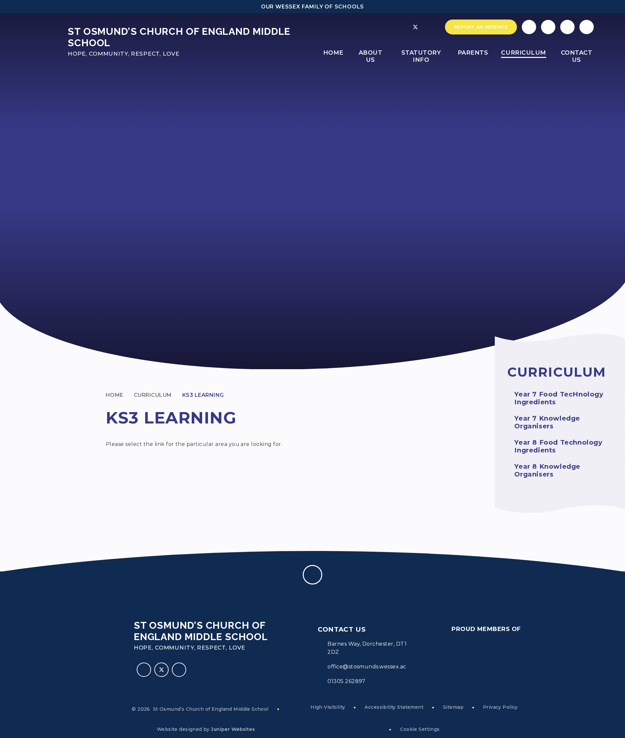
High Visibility (328, 707)
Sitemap (453, 707)
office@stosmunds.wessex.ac (366, 667)
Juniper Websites (233, 729)
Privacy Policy (500, 707)
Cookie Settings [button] (419, 729)
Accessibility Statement (394, 707)
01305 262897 (346, 681)
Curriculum (153, 395)
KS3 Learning (203, 395)
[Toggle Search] (567, 27)
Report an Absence (481, 27)
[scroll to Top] (312, 574)
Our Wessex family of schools (312, 7)
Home (114, 395)
